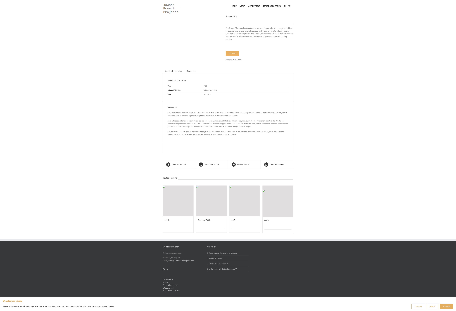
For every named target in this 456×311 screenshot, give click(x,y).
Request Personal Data (171, 291)
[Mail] (167, 269)
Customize (418, 306)
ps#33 (167, 220)
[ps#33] (178, 201)
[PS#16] (278, 201)
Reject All (432, 306)
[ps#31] (244, 201)
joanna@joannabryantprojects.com (181, 260)
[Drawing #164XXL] (211, 201)
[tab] (200, 69)
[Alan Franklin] (192, 16)
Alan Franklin (237, 60)
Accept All (446, 306)
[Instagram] (284, 6)
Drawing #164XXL (204, 220)
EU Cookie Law (168, 288)
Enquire (232, 53)
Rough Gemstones (216, 258)
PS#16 (266, 220)
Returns (166, 282)
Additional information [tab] (173, 71)
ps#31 (233, 220)
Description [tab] (191, 71)
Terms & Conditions (170, 285)
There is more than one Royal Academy (223, 253)
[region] (228, 304)
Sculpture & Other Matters (218, 263)
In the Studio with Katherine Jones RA (223, 269)
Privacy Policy (168, 279)
